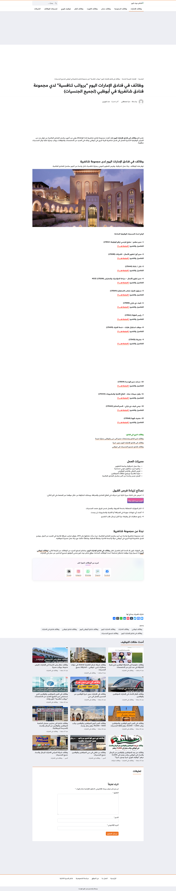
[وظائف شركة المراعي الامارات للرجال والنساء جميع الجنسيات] (50, 748)
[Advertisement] (88, 28)
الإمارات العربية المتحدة (129, 79)
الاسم (116, 817)
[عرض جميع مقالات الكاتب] (141, 101)
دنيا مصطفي (125, 101)
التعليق (116, 793)
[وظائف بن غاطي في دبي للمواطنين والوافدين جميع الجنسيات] (88, 748)
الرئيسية (141, 79)
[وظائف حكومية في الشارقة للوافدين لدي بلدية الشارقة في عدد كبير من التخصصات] (126, 660)
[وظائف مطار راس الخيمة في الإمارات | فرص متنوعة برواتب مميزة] (50, 660)
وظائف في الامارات (127, 670)
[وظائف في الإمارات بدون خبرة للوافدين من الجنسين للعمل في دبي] (88, 690)
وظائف (45, 550)
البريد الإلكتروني (113, 825)
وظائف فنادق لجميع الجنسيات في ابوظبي (128, 447)
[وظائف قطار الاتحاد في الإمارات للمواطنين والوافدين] (126, 690)
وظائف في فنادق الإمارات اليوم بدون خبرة (128, 443)
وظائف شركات (115, 760)
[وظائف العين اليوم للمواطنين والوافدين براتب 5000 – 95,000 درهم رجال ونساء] (88, 719)
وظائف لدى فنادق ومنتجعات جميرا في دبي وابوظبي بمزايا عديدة (119, 439)
